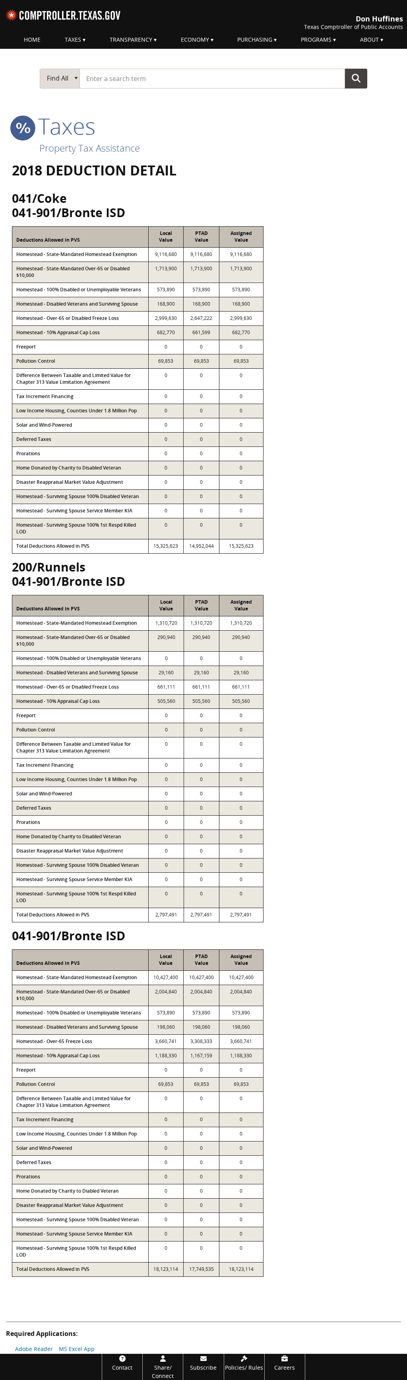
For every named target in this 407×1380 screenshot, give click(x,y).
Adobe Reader (34, 1349)
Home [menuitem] (32, 39)
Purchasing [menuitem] (254, 39)
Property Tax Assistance (89, 147)
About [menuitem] (369, 39)
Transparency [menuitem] (131, 39)
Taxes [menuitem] (73, 39)
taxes (63, 126)
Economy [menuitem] (195, 39)
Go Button (356, 78)
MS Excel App (77, 1349)
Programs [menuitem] (316, 39)
